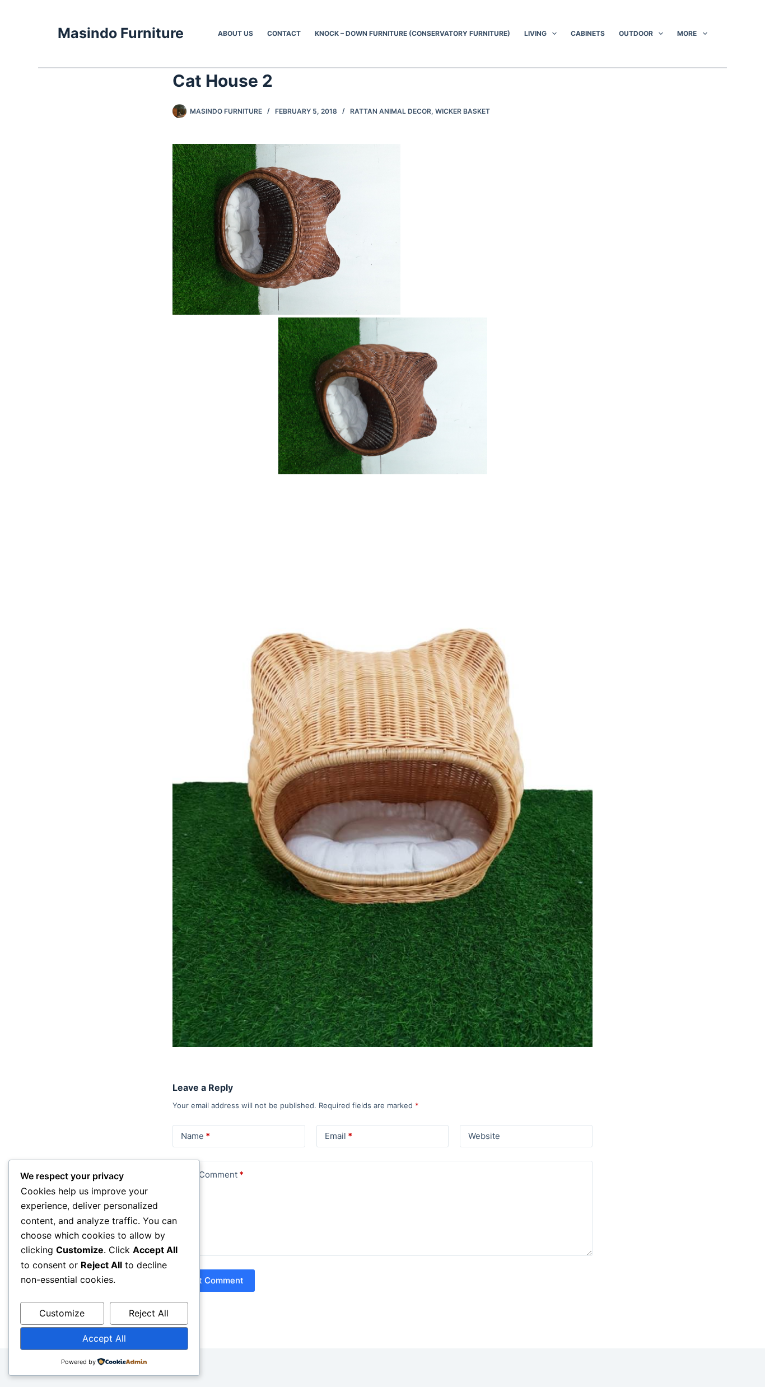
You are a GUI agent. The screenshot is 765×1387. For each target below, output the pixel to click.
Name (195, 1136)
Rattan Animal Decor (390, 111)
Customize (62, 1313)
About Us (235, 33)
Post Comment (214, 1280)
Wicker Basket (462, 111)
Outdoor (636, 33)
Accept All (104, 1338)
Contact (284, 33)
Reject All (149, 1313)
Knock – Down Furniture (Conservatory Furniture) (412, 33)
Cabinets (588, 33)
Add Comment (212, 1174)
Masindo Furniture (121, 33)
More (687, 33)
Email (338, 1136)
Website (484, 1136)
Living (535, 33)
